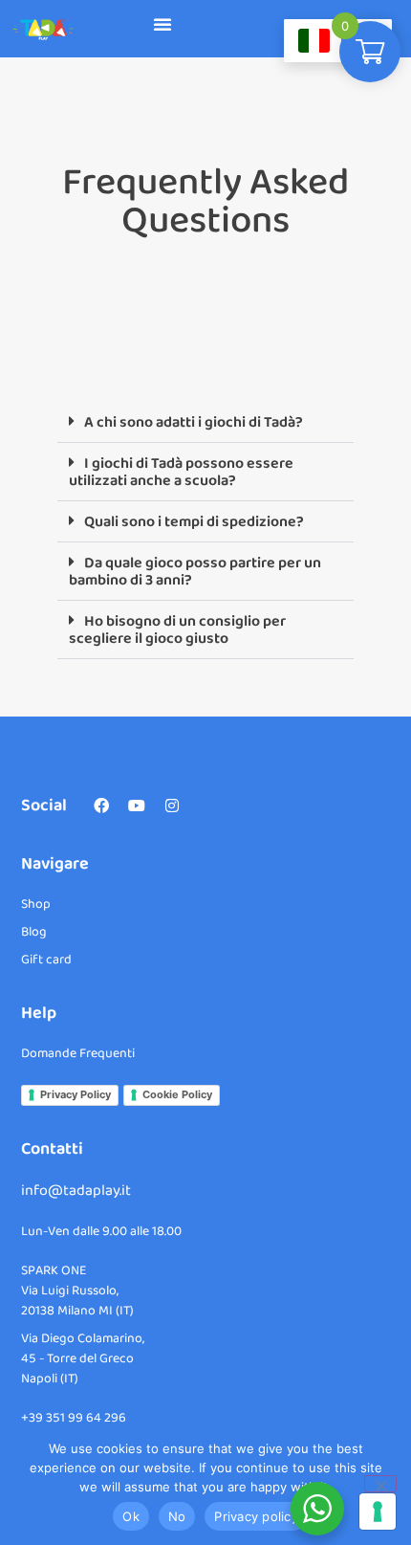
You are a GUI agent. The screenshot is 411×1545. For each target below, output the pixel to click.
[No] (380, 1483)
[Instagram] (172, 805)
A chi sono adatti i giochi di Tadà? (193, 422)
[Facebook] (101, 805)
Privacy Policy (75, 1094)
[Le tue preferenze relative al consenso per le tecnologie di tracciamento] (377, 1511)
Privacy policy (256, 1516)
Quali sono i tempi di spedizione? (194, 522)
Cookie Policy (177, 1094)
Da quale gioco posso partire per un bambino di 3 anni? (195, 571)
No (177, 1516)
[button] (162, 24)
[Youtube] (136, 805)
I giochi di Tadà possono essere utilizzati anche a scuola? (181, 472)
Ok (131, 1516)
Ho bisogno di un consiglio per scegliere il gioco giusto (177, 630)
